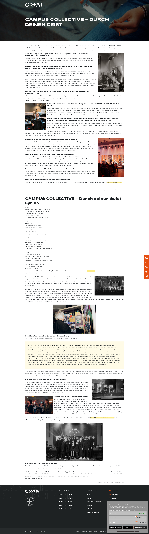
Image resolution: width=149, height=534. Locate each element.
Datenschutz (129, 531)
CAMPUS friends (92, 491)
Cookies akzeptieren (115, 527)
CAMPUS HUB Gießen (65, 494)
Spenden (89, 505)
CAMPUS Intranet (81, 531)
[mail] (146, 257)
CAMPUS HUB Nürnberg (66, 505)
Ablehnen (128, 527)
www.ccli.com (91, 271)
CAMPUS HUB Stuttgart (66, 509)
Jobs (88, 494)
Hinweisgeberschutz (93, 512)
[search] (146, 262)
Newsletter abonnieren (94, 501)
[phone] (146, 267)
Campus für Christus (65, 491)
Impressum (136, 531)
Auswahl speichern (140, 527)
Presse (89, 498)
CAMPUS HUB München (66, 501)
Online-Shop (90, 509)
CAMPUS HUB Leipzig (65, 498)
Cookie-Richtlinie (121, 531)
